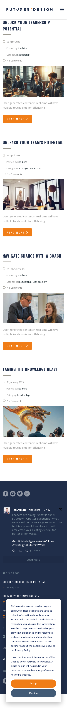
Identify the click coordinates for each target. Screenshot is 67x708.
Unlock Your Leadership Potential (24, 582)
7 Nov (47, 509)
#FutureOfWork (35, 545)
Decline (33, 693)
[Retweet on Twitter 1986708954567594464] (21, 551)
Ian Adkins (19, 509)
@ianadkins (34, 509)
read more (16, 119)
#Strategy (18, 545)
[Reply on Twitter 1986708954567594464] (14, 551)
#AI (40, 541)
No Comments (14, 60)
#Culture (48, 541)
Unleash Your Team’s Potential (22, 596)
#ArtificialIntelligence (25, 541)
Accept (33, 683)
